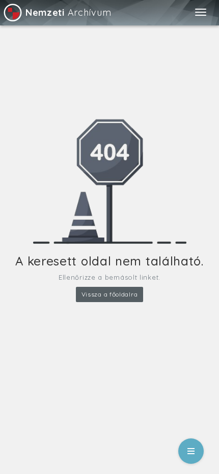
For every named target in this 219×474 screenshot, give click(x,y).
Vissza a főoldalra (109, 294)
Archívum (68, 12)
